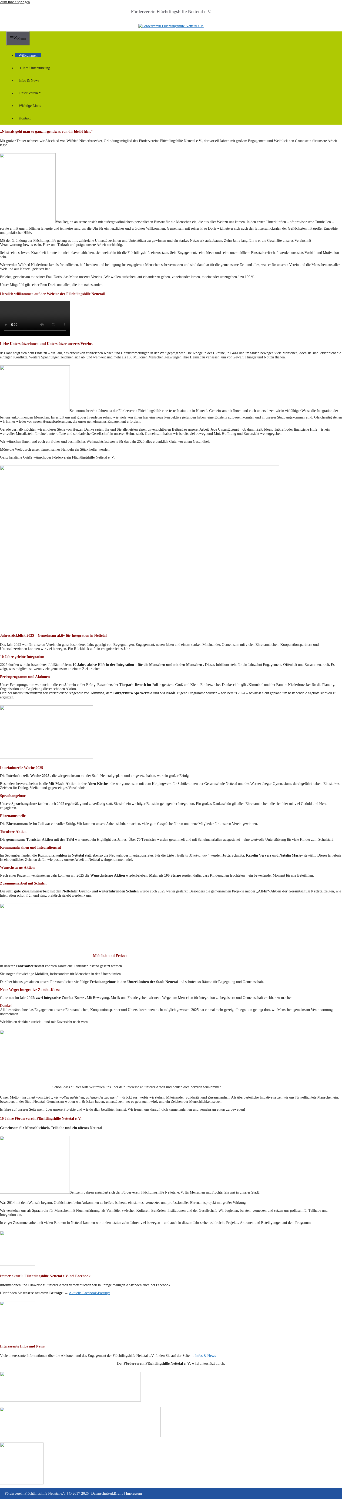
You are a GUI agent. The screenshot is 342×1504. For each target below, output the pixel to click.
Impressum (134, 1493)
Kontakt (24, 118)
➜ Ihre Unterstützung (34, 68)
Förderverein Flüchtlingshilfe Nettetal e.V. (171, 11)
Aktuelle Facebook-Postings (89, 1293)
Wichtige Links (30, 106)
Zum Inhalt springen (15, 2)
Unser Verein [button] (28, 93)
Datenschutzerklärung (107, 1493)
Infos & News (29, 80)
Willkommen (28, 55)
